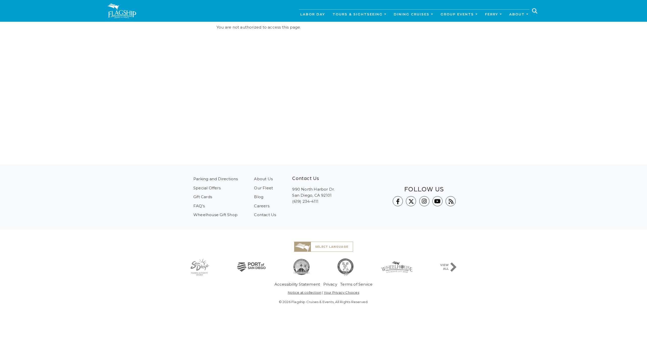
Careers (261, 205)
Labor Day (312, 14)
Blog (258, 196)
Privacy (330, 284)
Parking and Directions (215, 178)
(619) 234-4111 (305, 201)
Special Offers (207, 188)
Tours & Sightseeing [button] (358, 14)
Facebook (398, 201)
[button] (535, 11)
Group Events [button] (457, 14)
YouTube (437, 201)
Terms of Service (356, 284)
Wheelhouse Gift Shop (215, 214)
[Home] (121, 10)
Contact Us (265, 214)
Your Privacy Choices (341, 292)
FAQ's (199, 205)
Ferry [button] (491, 14)
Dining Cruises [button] (411, 14)
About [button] (517, 14)
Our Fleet (263, 188)
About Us (263, 178)
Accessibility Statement (297, 284)
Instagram (424, 201)
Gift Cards (202, 196)
